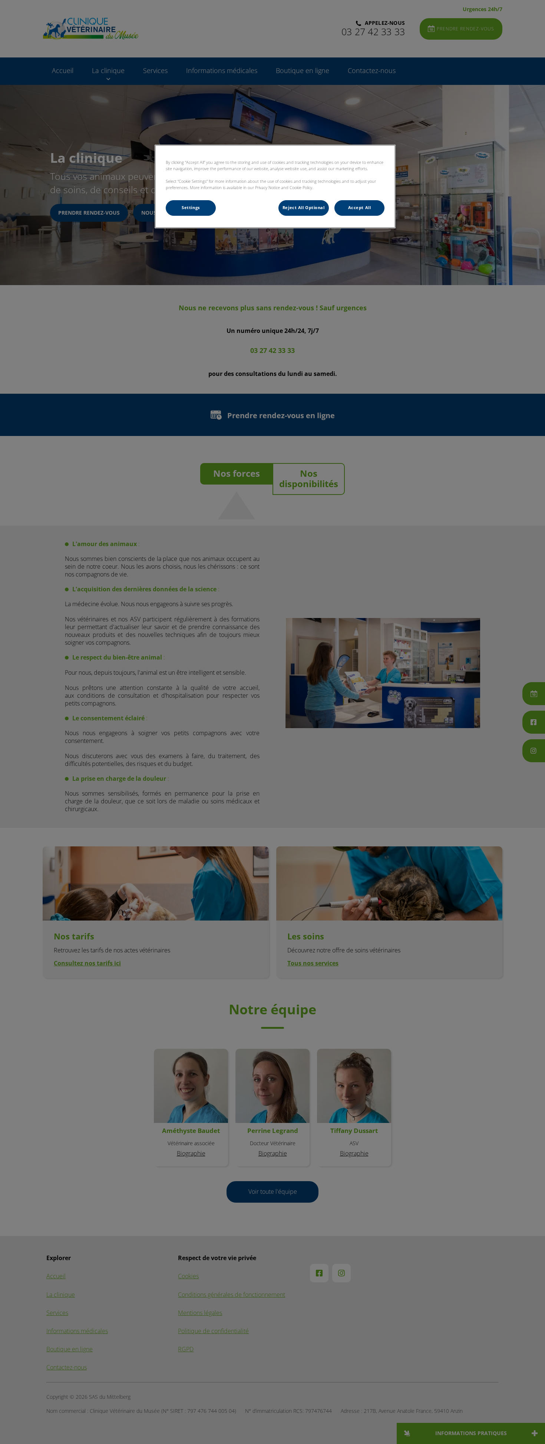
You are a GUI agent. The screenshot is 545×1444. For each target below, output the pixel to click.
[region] (275, 186)
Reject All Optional (304, 207)
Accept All (359, 207)
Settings (191, 207)
